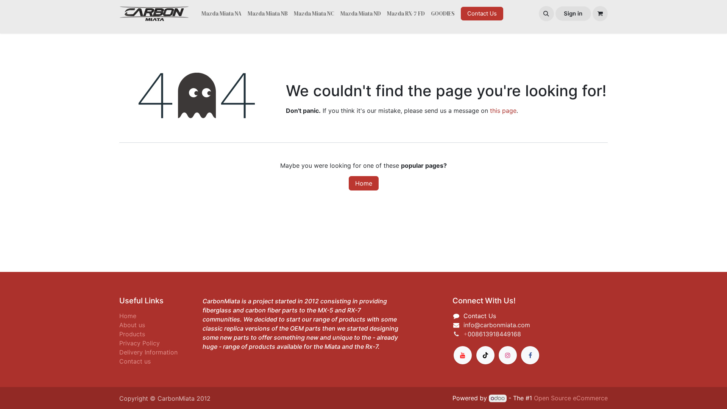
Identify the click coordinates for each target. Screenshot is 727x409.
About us (132, 325)
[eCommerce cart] (600, 13)
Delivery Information (148, 352)
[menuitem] (221, 13)
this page (503, 110)
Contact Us (482, 13)
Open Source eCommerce (571, 398)
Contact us (135, 361)
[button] (546, 13)
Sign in (573, 13)
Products (132, 334)
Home (363, 183)
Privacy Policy (139, 343)
